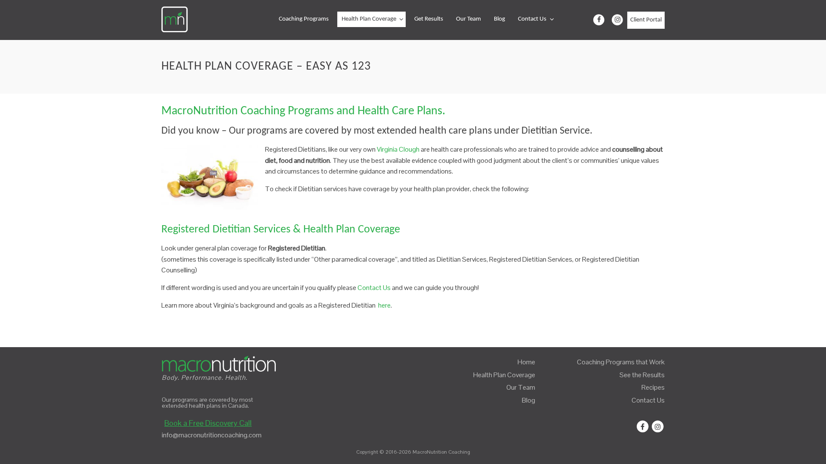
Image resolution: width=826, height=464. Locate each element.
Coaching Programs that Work (621, 361)
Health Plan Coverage (369, 19)
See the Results (642, 374)
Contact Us (532, 19)
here (384, 305)
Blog (499, 19)
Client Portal (646, 20)
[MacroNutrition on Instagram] (617, 20)
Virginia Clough (398, 149)
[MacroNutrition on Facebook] (598, 20)
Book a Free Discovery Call (208, 423)
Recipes (653, 387)
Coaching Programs (304, 19)
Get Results (428, 19)
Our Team (468, 19)
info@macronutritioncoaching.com (212, 435)
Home (526, 361)
